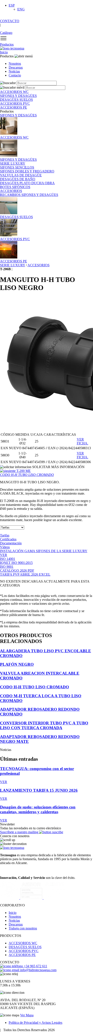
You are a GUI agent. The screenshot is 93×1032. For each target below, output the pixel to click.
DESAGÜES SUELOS (25, 947)
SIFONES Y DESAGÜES (18, 115)
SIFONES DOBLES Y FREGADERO (27, 171)
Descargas (16, 67)
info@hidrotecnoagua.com (37, 970)
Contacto (15, 75)
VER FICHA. (82, 441)
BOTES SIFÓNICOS (15, 187)
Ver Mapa (27, 1015)
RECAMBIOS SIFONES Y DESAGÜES (29, 195)
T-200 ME (27, 473)
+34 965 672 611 (35, 966)
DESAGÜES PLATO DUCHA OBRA (27, 183)
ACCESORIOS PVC (23, 951)
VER (3, 555)
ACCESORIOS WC (23, 943)
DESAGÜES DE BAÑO (17, 179)
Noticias (14, 71)
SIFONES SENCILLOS (17, 167)
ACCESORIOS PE (22, 955)
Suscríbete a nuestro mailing (19, 832)
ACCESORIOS (11, 191)
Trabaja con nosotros (23, 928)
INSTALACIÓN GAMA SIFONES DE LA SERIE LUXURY (43, 551)
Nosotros (15, 63)
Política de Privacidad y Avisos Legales (35, 1022)
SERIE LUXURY (12, 163)
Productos (7, 44)
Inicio (4, 52)
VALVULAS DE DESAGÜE (21, 175)
